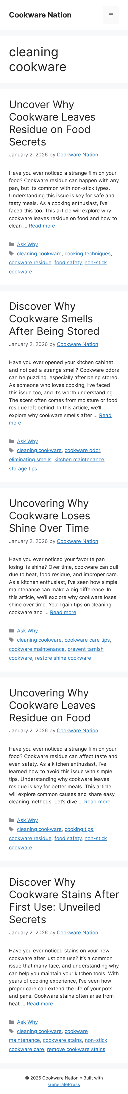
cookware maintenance (37, 649)
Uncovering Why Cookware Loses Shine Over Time (49, 515)
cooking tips (79, 829)
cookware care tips (87, 640)
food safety (68, 262)
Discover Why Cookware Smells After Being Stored (54, 318)
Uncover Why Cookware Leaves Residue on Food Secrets (52, 123)
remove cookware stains (76, 1049)
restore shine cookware (63, 658)
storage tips (23, 469)
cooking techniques (88, 254)
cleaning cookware (39, 254)
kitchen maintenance (79, 459)
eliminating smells (30, 459)
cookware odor (82, 450)
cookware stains (62, 1040)
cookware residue (30, 262)
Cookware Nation (40, 14)
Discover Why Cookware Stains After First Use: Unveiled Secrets (64, 900)
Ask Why (27, 244)
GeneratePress (64, 1084)
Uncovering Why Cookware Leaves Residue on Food (52, 705)
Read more (42, 226)
